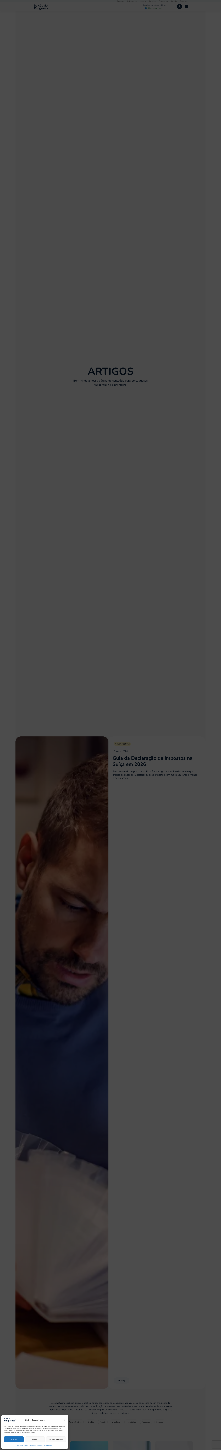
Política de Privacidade (36, 1445)
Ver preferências (56, 1439)
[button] (64, 1420)
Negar (34, 1439)
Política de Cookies (22, 1445)
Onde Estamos (48, 1445)
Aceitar (14, 1439)
